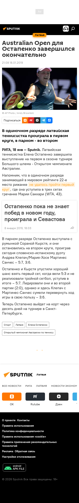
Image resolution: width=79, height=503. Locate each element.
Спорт (7, 324)
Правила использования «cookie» (24, 436)
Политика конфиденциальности (23, 431)
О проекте (9, 420)
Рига (28, 386)
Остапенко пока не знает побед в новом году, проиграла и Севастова (36, 212)
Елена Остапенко (37, 324)
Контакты (23, 420)
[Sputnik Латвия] (12, 30)
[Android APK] (14, 468)
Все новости (11, 386)
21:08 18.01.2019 (12, 62)
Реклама (7, 451)
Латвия (19, 324)
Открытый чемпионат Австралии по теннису (28, 332)
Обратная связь (25, 451)
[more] (72, 228)
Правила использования (18, 425)
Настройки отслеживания (18, 456)
